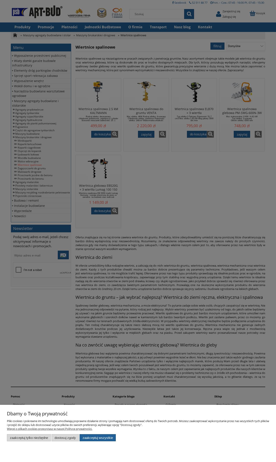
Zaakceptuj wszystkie (98, 438)
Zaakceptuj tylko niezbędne (29, 438)
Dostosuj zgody (65, 438)
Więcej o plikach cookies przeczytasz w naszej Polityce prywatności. (49, 429)
